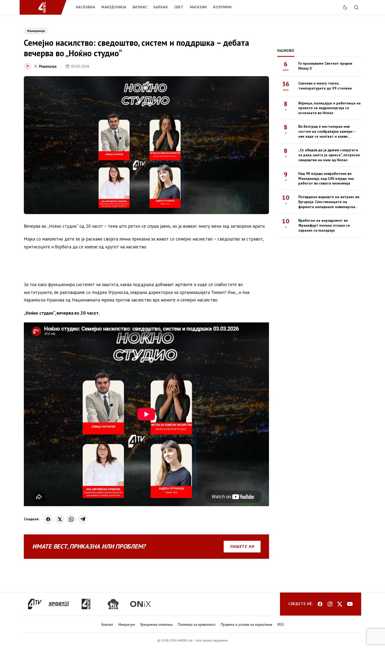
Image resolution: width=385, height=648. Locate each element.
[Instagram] (330, 604)
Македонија (113, 7)
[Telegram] (82, 519)
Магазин (198, 7)
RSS (281, 624)
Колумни (222, 7)
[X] (59, 519)
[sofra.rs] (113, 604)
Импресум (126, 624)
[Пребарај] (356, 7)
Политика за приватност (197, 624)
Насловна (85, 7)
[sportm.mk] (58, 604)
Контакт (107, 624)
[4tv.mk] (35, 604)
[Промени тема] (345, 7)
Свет (179, 7)
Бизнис (140, 7)
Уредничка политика (156, 624)
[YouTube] (350, 604)
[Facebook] (48, 519)
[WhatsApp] (71, 519)
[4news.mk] (85, 604)
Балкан (160, 7)
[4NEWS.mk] (45, 7)
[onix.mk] (140, 604)
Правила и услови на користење (246, 624)
